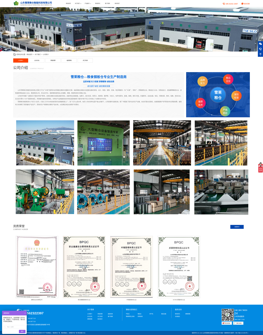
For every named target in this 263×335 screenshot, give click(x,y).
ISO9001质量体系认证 (179, 300)
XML (84, 333)
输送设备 (163, 314)
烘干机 (151, 314)
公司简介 (46, 54)
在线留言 (177, 316)
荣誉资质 (53, 60)
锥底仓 (139, 314)
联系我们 (117, 3)
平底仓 (128, 314)
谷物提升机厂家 (73, 333)
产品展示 (88, 3)
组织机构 (110, 314)
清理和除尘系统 (130, 316)
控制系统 (140, 316)
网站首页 (68, 3)
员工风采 (85, 60)
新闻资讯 (97, 3)
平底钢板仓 (48, 333)
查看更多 (237, 227)
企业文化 (36, 60)
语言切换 (247, 4)
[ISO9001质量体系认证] (178, 267)
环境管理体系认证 (131, 300)
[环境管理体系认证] (131, 267)
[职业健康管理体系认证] (84, 267)
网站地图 (80, 333)
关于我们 (78, 3)
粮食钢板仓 (64, 333)
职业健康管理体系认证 (84, 300)
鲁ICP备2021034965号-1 (241, 333)
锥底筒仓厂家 (56, 333)
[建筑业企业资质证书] (37, 267)
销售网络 (89, 319)
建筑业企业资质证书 (36, 300)
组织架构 (69, 60)
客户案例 (107, 3)
